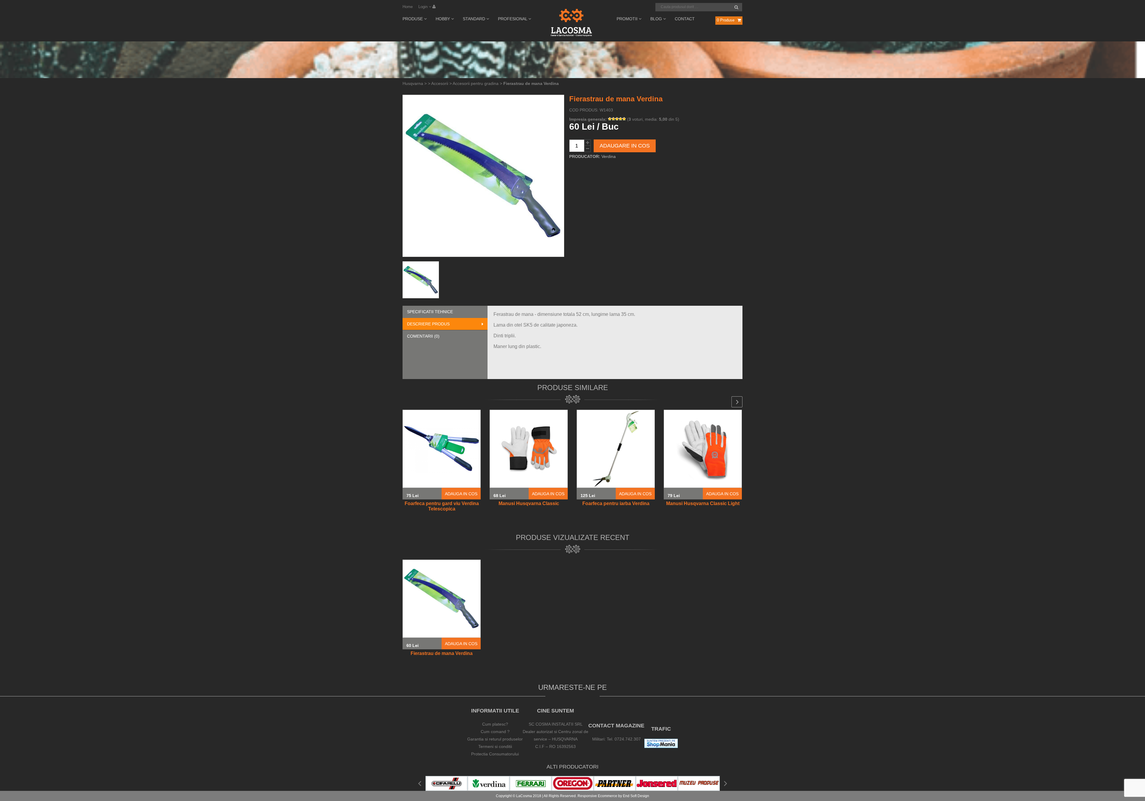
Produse (413, 18)
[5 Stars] (624, 119)
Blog (656, 18)
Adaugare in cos (625, 146)
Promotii (628, 18)
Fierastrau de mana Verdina (442, 653)
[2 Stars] (613, 119)
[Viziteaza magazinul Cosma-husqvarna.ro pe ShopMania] (661, 746)
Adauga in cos (461, 493)
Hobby (443, 18)
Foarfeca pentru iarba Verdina (615, 503)
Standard (474, 18)
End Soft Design (636, 796)
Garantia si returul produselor (495, 739)
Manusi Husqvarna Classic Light (702, 503)
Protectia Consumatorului (495, 754)
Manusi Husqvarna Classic (529, 503)
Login (423, 6)
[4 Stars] (620, 119)
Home (408, 6)
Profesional (513, 18)
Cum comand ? (495, 731)
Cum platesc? (495, 724)
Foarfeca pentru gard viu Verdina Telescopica (442, 506)
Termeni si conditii (495, 746)
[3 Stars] (617, 119)
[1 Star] (610, 119)
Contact (685, 18)
